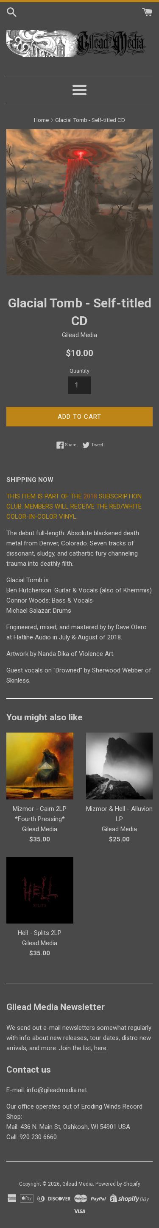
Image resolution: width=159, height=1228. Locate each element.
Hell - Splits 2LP (39, 933)
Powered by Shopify (117, 1184)
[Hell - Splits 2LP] (39, 890)
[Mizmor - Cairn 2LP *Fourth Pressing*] (39, 766)
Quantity (79, 371)
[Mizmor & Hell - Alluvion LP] (119, 766)
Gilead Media (77, 1184)
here (100, 1048)
